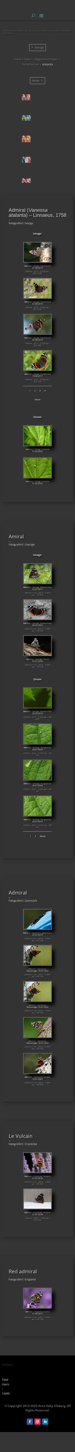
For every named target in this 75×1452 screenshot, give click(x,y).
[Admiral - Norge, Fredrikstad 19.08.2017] (37, 369)
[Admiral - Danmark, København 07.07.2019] (37, 928)
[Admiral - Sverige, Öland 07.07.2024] (37, 654)
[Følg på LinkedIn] (45, 1422)
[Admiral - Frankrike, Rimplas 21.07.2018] (37, 1171)
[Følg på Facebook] (30, 1422)
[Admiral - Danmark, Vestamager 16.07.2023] (37, 1036)
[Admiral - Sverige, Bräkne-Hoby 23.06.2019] (37, 706)
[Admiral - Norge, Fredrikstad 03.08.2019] (37, 297)
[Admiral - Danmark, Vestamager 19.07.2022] (37, 964)
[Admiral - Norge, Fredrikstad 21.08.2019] (37, 261)
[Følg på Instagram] (37, 1422)
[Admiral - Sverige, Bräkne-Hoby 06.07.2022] (37, 618)
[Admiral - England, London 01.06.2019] (37, 1307)
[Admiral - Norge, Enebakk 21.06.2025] (37, 444)
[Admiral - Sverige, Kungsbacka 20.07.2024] (37, 743)
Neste (35, 80)
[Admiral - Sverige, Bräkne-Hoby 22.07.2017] (37, 582)
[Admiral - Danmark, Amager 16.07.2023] (37, 1072)
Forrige (39, 47)
